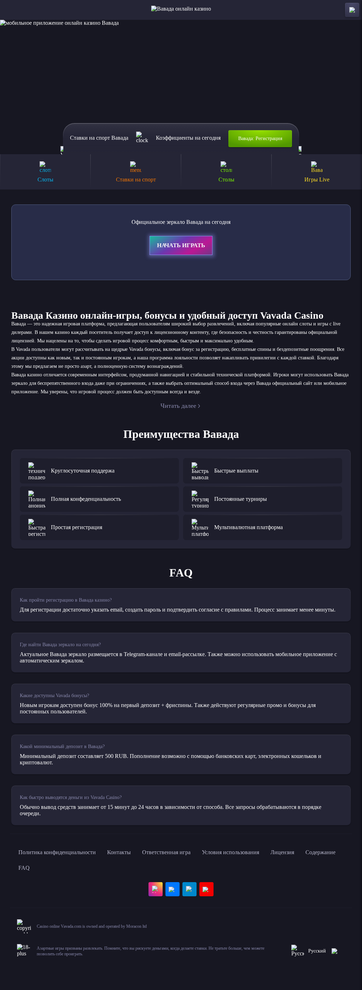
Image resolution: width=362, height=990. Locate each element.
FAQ (24, 868)
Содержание (320, 852)
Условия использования (230, 852)
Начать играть (181, 245)
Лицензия (282, 852)
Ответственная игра (166, 852)
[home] (181, 10)
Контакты (119, 852)
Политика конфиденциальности (57, 852)
